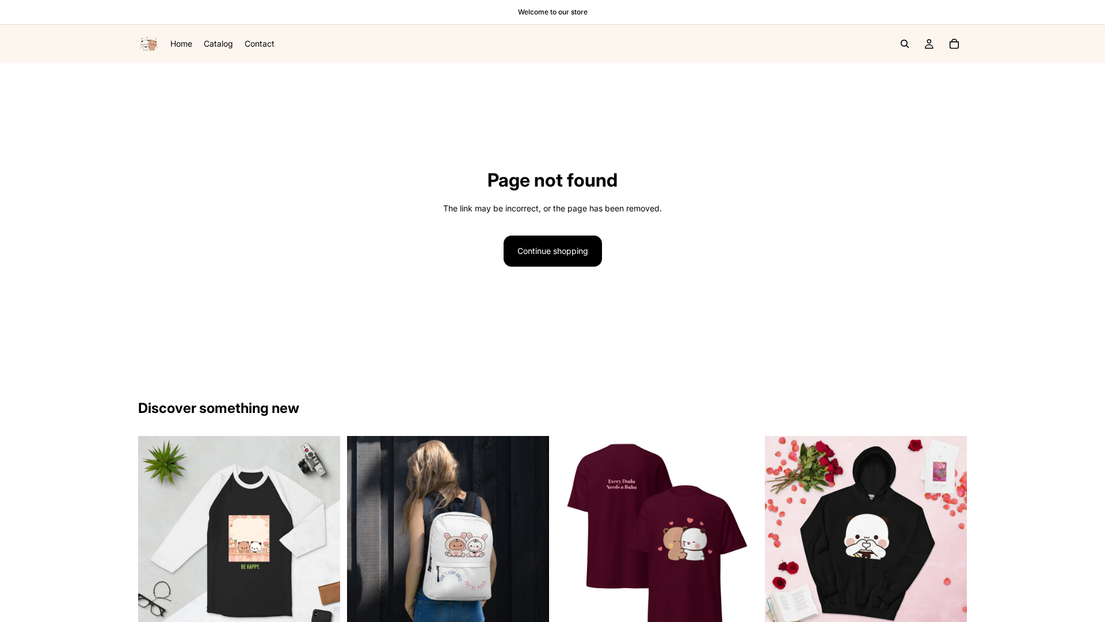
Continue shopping (552, 251)
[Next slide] (323, 537)
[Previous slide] (155, 537)
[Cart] (954, 43)
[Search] (904, 43)
